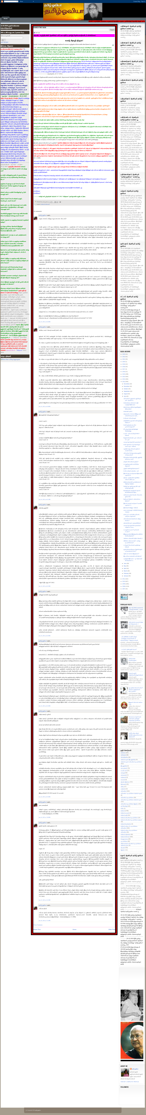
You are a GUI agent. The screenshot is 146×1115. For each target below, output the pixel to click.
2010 (123, 581)
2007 (123, 589)
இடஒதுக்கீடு (124, 766)
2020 (123, 361)
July (125, 396)
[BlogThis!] (52, 202)
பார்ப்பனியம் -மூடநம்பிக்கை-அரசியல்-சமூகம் (131, 793)
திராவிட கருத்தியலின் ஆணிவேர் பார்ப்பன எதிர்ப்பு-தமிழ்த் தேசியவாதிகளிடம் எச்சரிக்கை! (65, 35)
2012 (123, 381)
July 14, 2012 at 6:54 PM (44, 635)
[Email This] (50, 202)
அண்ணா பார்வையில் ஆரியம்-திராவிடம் (133, 538)
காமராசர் (123, 779)
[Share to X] (53, 202)
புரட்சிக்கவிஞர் (124, 806)
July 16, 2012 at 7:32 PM (44, 920)
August (126, 394)
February (126, 573)
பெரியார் (123, 810)
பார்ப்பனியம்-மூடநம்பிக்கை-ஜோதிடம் (129, 804)
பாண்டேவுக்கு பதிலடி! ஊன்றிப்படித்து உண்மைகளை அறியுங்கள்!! (136, 735)
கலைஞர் (123, 773)
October (126, 389)
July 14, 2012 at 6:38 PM (44, 406)
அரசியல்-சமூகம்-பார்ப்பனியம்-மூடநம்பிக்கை (131, 762)
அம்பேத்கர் (123, 755)
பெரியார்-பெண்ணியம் (126, 824)
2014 (123, 376)
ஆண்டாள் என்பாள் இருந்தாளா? (131, 553)
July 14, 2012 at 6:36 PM (44, 321)
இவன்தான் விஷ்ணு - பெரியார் (131, 507)
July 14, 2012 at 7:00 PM (44, 817)
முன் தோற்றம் (4, 42)
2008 (123, 586)
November (127, 386)
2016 (123, 371)
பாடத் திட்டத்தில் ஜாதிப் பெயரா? (129, 649)
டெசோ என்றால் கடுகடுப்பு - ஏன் (131, 471)
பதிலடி (122, 786)
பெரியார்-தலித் (124, 815)
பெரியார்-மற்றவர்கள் (125, 834)
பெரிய (122, 808)
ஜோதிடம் (123, 850)
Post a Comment (38, 925)
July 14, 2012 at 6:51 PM (44, 499)
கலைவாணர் (124, 775)
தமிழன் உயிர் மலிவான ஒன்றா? (131, 461)
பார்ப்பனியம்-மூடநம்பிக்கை (127, 797)
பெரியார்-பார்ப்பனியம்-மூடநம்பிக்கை (129, 817)
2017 (123, 369)
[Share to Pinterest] (57, 202)
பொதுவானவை (124, 839)
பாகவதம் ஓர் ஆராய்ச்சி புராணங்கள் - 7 (133, 442)
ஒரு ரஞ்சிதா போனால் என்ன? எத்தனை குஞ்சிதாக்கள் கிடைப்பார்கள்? (136, 689)
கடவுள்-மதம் (124, 770)
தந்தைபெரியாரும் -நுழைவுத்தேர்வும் (132, 523)
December (127, 384)
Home (6, 18)
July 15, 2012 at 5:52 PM (44, 900)
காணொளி (123, 777)
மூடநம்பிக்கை (124, 841)
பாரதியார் (123, 789)
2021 (123, 359)
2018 (123, 366)
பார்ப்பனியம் (123, 791)
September (127, 391)
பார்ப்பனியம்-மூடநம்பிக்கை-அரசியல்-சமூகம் (131, 800)
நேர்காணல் (123, 784)
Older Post (111, 929)
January (126, 576)
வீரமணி (123, 847)
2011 (123, 579)
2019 (123, 364)
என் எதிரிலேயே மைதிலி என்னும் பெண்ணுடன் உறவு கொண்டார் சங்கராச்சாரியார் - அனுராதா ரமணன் (129, 638)
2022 (123, 356)
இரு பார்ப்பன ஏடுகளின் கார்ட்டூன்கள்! (133, 556)
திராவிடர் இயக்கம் (125, 782)
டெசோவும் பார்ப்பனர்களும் (130, 418)
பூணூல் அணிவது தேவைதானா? (131, 468)
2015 (123, 374)
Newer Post (37, 929)
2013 (123, 379)
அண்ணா (123, 752)
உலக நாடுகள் (124, 768)
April (125, 568)
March (125, 571)
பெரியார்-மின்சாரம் (45, 204)
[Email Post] (59, 201)
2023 (123, 354)
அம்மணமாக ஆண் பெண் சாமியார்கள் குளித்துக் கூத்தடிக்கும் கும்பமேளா (135, 718)
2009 (123, 584)
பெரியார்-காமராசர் (125, 813)
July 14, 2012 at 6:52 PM (44, 586)
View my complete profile (130, 1081)
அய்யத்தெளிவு (124, 757)
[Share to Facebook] (55, 202)
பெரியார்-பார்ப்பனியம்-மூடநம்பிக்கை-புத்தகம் (131, 820)
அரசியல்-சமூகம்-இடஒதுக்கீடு (128, 759)
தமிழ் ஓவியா (53, 5)
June (125, 563)
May (125, 566)
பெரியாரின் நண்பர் (128, 411)
